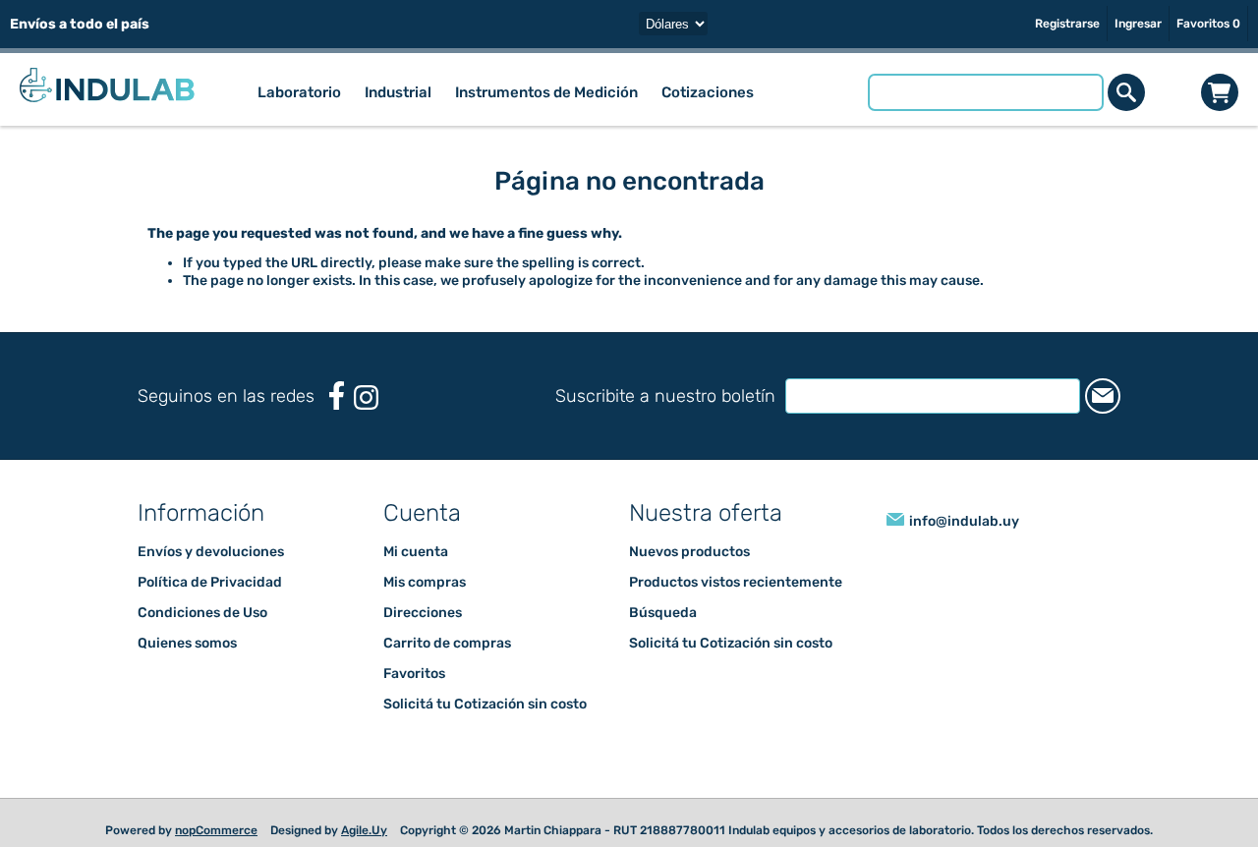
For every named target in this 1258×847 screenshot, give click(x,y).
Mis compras (424, 582)
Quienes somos (187, 643)
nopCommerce (216, 830)
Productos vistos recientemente (735, 582)
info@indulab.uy (964, 521)
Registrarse (1067, 23)
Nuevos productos (689, 551)
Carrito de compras (1219, 92)
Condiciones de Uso (202, 612)
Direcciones (422, 612)
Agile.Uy (364, 830)
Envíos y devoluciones (211, 551)
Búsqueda (663, 612)
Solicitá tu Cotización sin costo (485, 704)
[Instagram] (366, 397)
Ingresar (1138, 23)
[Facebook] (336, 395)
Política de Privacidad (210, 582)
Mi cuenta (415, 551)
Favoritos (414, 673)
